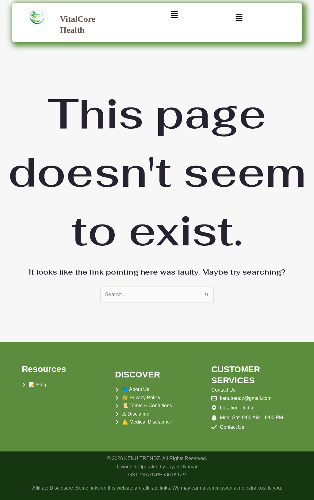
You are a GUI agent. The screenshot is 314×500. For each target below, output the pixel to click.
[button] (174, 15)
